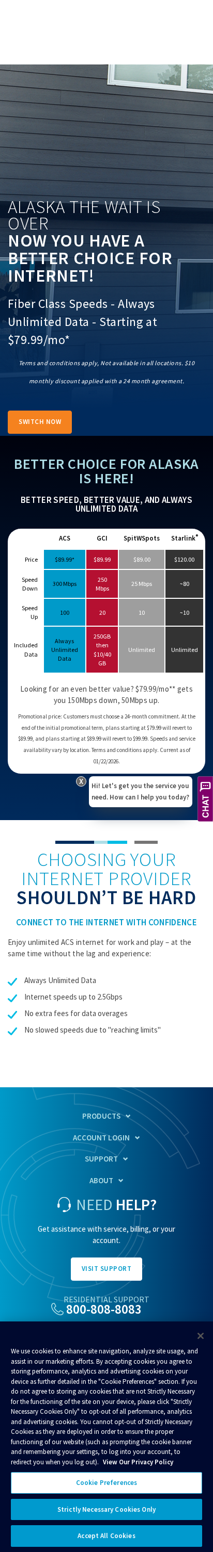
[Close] (200, 1336)
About (101, 1180)
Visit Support (107, 1268)
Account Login (101, 1137)
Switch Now (40, 421)
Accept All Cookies (106, 1535)
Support (101, 1159)
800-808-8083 (104, 1309)
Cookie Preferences (106, 1482)
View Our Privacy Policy (138, 1462)
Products (101, 1116)
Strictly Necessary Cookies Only (106, 1509)
